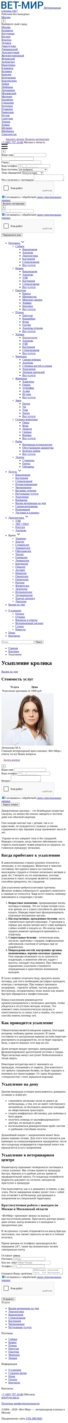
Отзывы (20, 616)
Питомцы (14, 243)
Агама (26, 391)
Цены (11, 632)
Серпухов (7, 118)
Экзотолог (21, 588)
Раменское (7, 112)
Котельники (8, 77)
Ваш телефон (9, 165)
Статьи (19, 626)
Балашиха (7, 30)
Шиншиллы (29, 296)
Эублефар (28, 387)
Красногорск (9, 80)
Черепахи (21, 356)
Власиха (6, 39)
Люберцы (7, 87)
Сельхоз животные (26, 419)
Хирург (19, 541)
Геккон (26, 384)
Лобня (5, 83)
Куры (25, 321)
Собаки (19, 246)
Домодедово (8, 46)
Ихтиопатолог (23, 592)
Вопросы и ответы (26, 620)
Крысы (26, 293)
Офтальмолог (23, 551)
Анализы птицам (32, 328)
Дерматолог (22, 560)
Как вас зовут (9, 1262)
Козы (25, 425)
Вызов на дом (16, 604)
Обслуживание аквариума (38, 447)
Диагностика (30, 255)
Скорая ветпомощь (26, 506)
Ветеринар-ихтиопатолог (37, 444)
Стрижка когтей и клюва (37, 365)
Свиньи (27, 431)
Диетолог (21, 601)
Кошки (19, 268)
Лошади (27, 428)
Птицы (19, 312)
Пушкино (7, 109)
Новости (20, 629)
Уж (24, 406)
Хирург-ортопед (25, 598)
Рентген (20, 527)
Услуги (12, 471)
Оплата (19, 613)
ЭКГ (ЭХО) (22, 523)
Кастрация (28, 258)
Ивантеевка (8, 64)
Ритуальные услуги (27, 493)
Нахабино (7, 99)
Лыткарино (8, 90)
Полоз (26, 413)
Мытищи (6, 96)
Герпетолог (22, 579)
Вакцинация (29, 249)
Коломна (6, 71)
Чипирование (23, 487)
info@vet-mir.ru (10, 1397)
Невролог (21, 573)
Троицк (5, 121)
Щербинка (7, 131)
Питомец (6, 1258)
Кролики (27, 306)
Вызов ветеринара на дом (30, 503)
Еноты (26, 463)
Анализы (27, 252)
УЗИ (25, 277)
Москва (5, 17)
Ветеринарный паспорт (29, 623)
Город (4, 162)
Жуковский (8, 58)
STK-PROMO (34, 1418)
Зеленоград (8, 61)
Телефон (6, 1266)
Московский (8, 93)
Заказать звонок (15, 139)
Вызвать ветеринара (37, 139)
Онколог (20, 566)
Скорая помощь (31, 359)
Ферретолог (22, 585)
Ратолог (20, 582)
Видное (5, 36)
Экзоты (19, 457)
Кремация (21, 500)
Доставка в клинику (27, 512)
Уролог (19, 554)
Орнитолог (22, 576)
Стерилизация (30, 261)
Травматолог (23, 547)
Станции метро (17, 1373)
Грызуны (20, 290)
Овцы (25, 422)
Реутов (5, 115)
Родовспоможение (26, 484)
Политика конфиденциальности (20, 1403)
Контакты (14, 635)
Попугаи (27, 315)
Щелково (6, 127)
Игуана (26, 394)
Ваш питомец (9, 169)
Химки (5, 124)
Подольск (7, 105)
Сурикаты (28, 460)
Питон (26, 403)
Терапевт (20, 538)
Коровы (27, 435)
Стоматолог (22, 544)
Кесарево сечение (25, 490)
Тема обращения (11, 172)
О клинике (14, 610)
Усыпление (29, 369)
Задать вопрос (11, 759)
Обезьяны (28, 466)
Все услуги (29, 265)
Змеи (18, 400)
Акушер (20, 570)
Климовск (7, 68)
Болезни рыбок (31, 450)
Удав (25, 409)
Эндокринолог (24, 595)
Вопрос (5, 780)
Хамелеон (28, 381)
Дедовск (6, 42)
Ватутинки (7, 33)
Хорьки (19, 334)
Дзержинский (9, 49)
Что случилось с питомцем (17, 179)
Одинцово (7, 102)
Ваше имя (7, 154)
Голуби (26, 324)
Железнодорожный (12, 55)
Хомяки (27, 302)
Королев (6, 74)
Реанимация (22, 509)
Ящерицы (21, 378)
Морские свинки (32, 299)
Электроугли (9, 134)
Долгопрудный (10, 52)
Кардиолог (21, 563)
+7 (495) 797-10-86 (12, 142)
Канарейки (28, 318)
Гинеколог (21, 557)
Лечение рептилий (33, 372)
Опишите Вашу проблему (16, 1273)
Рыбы (18, 441)
